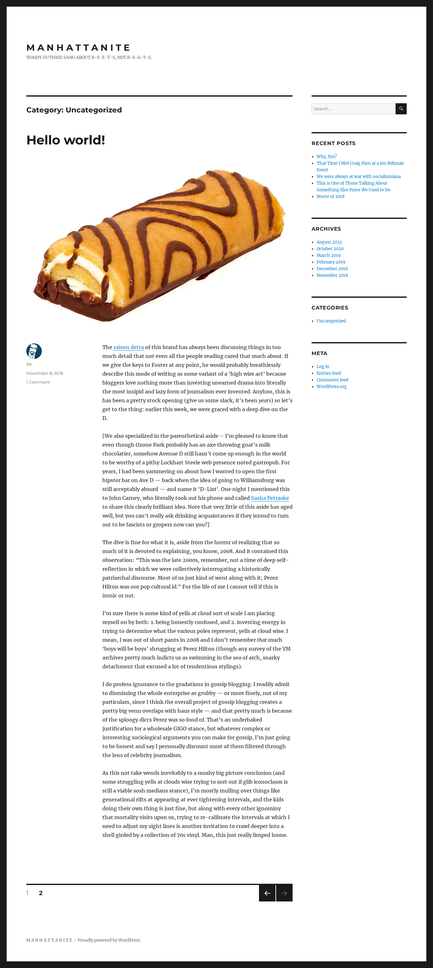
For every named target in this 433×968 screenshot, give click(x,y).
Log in (323, 366)
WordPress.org (332, 386)
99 (28, 364)
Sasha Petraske (270, 498)
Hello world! (65, 140)
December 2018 (332, 268)
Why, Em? (327, 156)
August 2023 (329, 242)
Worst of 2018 (331, 196)
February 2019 (331, 262)
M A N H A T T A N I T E (78, 47)
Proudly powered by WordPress (109, 940)
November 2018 (332, 275)
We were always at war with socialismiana (359, 176)
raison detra (128, 347)
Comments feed (332, 380)
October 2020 (330, 249)
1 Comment (38, 382)
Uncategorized (331, 321)
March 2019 (329, 255)
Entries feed (329, 373)
